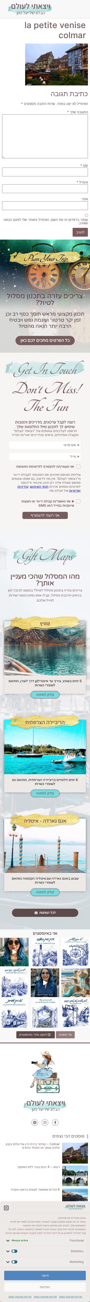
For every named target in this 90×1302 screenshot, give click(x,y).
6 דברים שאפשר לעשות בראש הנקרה (35, 1189)
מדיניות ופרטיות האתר (70, 1296)
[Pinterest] (34, 1122)
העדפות (45, 1287)
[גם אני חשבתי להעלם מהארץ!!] (45, 982)
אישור (45, 1275)
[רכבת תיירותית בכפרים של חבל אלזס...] (14, 1013)
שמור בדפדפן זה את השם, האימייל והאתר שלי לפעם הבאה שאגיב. (46, 221)
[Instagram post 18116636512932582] (14, 982)
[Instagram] (45, 1122)
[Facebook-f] (55, 1122)
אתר (85, 199)
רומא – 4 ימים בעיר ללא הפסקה (39, 1167)
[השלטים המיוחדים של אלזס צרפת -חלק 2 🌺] (75, 952)
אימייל (82, 182)
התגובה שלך (77, 112)
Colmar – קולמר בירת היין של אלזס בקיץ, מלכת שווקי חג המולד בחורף (32, 1146)
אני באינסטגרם (45, 933)
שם (84, 165)
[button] (6, 1208)
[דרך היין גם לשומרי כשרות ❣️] (45, 952)
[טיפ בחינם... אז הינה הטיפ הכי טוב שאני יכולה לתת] (14, 952)
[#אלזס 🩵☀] (45, 1013)
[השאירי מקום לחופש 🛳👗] (75, 982)
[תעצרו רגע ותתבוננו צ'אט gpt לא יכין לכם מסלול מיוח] (75, 1013)
